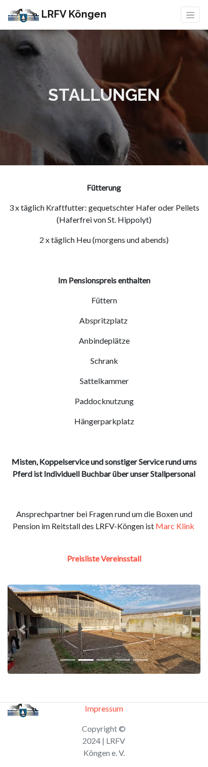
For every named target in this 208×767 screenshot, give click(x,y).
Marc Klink (174, 526)
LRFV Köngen (73, 14)
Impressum (104, 708)
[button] (22, 629)
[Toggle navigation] (190, 15)
